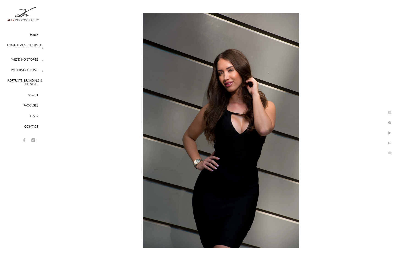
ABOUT (33, 95)
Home (34, 34)
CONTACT (31, 126)
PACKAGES (30, 105)
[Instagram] (33, 140)
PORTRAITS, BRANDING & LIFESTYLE (24, 82)
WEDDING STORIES (24, 59)
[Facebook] (24, 140)
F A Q (34, 116)
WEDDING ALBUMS (24, 70)
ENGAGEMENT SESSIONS (24, 45)
